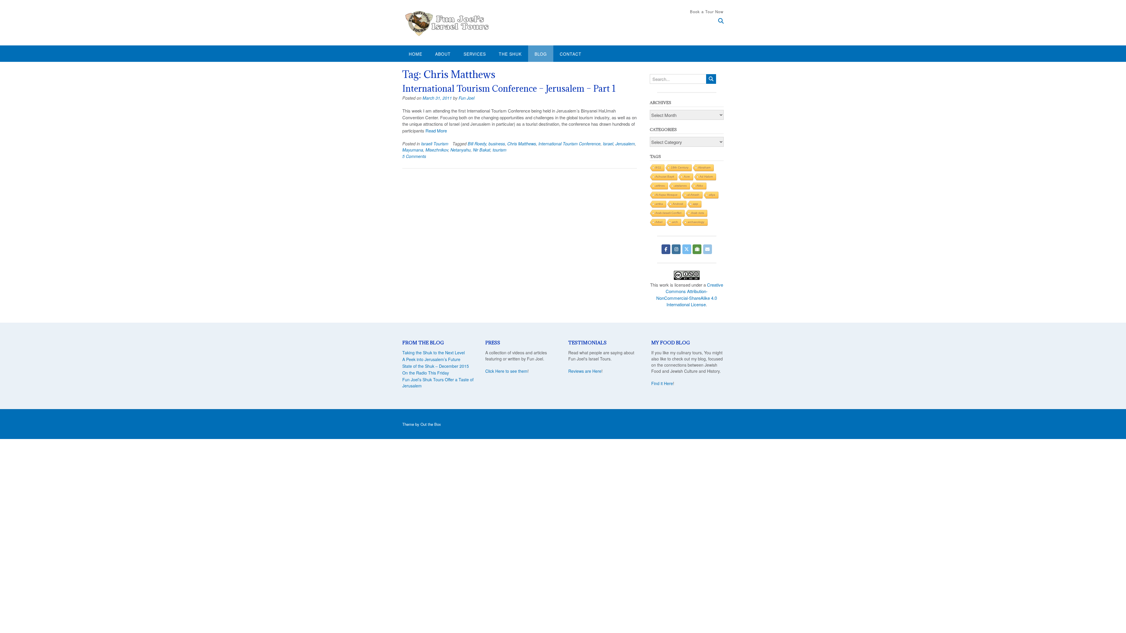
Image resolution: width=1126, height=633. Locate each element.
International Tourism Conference (569, 144)
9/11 (658, 167)
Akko (699, 185)
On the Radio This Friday (425, 373)
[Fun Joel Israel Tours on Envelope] (707, 249)
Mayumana (412, 150)
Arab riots (697, 213)
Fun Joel (466, 98)
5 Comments (414, 156)
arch (675, 222)
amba (659, 203)
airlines (660, 185)
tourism (499, 150)
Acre (687, 176)
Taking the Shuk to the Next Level (433, 352)
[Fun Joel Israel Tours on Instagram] (676, 249)
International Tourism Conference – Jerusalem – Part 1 (509, 88)
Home (415, 54)
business (497, 144)
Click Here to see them (506, 371)
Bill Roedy (477, 144)
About (443, 54)
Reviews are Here (584, 371)
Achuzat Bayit (664, 176)
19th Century (680, 167)
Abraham (704, 167)
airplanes (680, 185)
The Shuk (510, 54)
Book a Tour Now (706, 11)
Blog (541, 54)
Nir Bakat (481, 150)
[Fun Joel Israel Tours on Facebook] (666, 249)
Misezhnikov (436, 150)
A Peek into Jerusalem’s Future (431, 359)
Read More (436, 130)
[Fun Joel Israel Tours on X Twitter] (686, 249)
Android (678, 203)
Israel (608, 144)
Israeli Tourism (434, 144)
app (695, 203)
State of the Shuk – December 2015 (435, 366)
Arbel (658, 222)
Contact (570, 54)
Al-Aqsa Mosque (666, 194)
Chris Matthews (521, 144)
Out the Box (430, 424)
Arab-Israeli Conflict (668, 213)
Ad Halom (706, 176)
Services (475, 54)
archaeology (696, 222)
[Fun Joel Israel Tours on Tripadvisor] (697, 249)
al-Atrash (693, 194)
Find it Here (662, 383)
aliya (712, 194)
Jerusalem (625, 144)
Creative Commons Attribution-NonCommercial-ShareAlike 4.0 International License (689, 295)
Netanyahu (460, 150)
